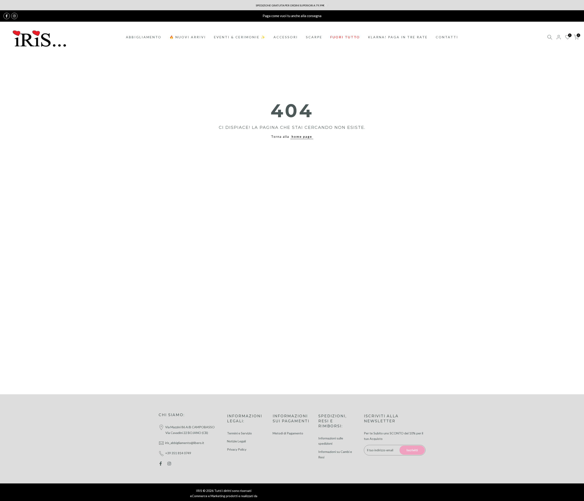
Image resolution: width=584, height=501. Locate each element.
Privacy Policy (236, 449)
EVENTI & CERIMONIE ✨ (240, 37)
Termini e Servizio (239, 433)
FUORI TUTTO (345, 37)
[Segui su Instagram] (14, 16)
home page (302, 136)
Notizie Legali (236, 441)
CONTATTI (447, 37)
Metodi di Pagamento (288, 433)
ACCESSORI (286, 37)
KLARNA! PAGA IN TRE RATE (398, 37)
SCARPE (314, 37)
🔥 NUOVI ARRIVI (187, 37)
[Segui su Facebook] (6, 16)
